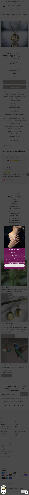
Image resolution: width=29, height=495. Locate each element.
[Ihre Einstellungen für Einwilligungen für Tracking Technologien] (26, 492)
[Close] (23, 228)
